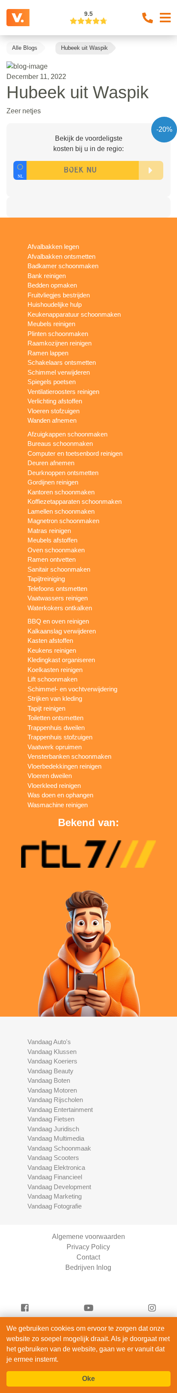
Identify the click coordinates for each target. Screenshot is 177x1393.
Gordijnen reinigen (52, 482)
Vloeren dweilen (49, 775)
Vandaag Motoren (52, 1090)
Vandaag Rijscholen (55, 1099)
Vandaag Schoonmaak (59, 1148)
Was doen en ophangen (60, 795)
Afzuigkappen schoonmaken (67, 434)
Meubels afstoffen (52, 540)
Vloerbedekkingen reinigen (64, 766)
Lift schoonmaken (52, 679)
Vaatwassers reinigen (57, 598)
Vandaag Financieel (54, 1177)
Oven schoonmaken (56, 550)
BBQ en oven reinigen (58, 621)
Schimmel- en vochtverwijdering (72, 689)
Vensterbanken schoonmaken (69, 756)
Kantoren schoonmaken (61, 492)
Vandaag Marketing (54, 1196)
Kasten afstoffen (50, 640)
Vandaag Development (59, 1186)
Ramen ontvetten (51, 559)
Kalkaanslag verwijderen (61, 631)
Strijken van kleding (54, 698)
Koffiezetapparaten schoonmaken (74, 501)
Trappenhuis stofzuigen (59, 737)
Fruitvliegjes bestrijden (58, 295)
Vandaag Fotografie (54, 1206)
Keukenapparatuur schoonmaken (74, 314)
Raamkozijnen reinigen (59, 343)
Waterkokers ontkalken (59, 608)
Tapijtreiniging (46, 578)
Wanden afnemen (51, 420)
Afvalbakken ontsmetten (61, 256)
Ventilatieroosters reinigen (63, 391)
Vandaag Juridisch (53, 1129)
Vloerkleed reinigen (54, 785)
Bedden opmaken (52, 285)
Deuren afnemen (50, 462)
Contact (88, 1257)
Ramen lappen (47, 353)
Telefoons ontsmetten (57, 588)
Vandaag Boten (48, 1080)
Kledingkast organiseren (61, 659)
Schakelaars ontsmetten (61, 362)
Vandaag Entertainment (60, 1109)
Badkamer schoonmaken (62, 266)
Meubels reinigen (51, 323)
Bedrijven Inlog (88, 1267)
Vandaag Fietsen (50, 1119)
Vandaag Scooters (53, 1157)
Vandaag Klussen (51, 1051)
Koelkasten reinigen (54, 669)
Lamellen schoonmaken (61, 511)
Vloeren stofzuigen (53, 411)
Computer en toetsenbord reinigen (74, 453)
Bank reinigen (46, 275)
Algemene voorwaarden (88, 1236)
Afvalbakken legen (53, 246)
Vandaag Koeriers (52, 1061)
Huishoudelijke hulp (54, 304)
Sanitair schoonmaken (58, 569)
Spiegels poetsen (51, 381)
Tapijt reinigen (46, 708)
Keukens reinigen (51, 650)
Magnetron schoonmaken (63, 520)
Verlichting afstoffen (54, 401)
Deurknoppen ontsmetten (62, 472)
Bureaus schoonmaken (60, 443)
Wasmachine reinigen (57, 805)
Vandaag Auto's (49, 1041)
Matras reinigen (49, 530)
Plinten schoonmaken (57, 333)
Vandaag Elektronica (56, 1167)
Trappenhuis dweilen (56, 727)
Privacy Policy (88, 1247)
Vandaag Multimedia (55, 1138)
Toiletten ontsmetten (55, 717)
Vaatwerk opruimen (54, 747)
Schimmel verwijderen (58, 372)
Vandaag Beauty (50, 1071)
